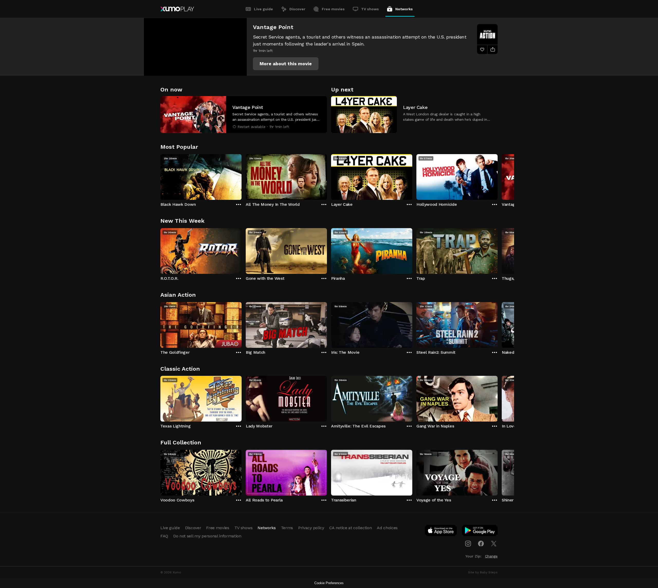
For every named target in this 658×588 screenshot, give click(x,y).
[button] (285, 63)
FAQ (164, 536)
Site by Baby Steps (483, 572)
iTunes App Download (441, 531)
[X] (494, 543)
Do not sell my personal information (207, 536)
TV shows (370, 9)
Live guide (263, 9)
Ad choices (387, 527)
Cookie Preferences (329, 583)
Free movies (333, 9)
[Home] (177, 9)
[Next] (497, 176)
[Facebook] (481, 543)
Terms (287, 527)
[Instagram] (468, 543)
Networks (404, 9)
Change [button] (491, 556)
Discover (297, 9)
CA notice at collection (350, 527)
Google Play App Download (480, 531)
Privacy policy (311, 527)
